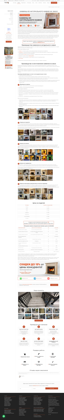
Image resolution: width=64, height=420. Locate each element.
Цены (35, 0)
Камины (11, 13)
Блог (55, 0)
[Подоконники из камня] (28, 316)
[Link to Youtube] (4, 0)
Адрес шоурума (50, 410)
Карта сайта (50, 411)
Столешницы (11, 19)
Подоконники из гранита (8, 399)
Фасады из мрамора (22, 404)
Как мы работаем (42, 0)
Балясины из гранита (7, 404)
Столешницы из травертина (38, 400)
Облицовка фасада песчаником (9, 413)
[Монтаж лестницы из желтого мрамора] (42, 311)
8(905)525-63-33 (16, 0)
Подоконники (11, 18)
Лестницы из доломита (37, 415)
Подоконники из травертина (38, 399)
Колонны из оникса (22, 415)
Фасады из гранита (7, 405)
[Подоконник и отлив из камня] (35, 316)
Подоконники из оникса (22, 411)
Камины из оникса (22, 410)
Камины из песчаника (7, 410)
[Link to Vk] (6, 0)
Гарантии (38, 0)
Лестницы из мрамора (22, 397)
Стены (12, 22)
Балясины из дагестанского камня (39, 409)
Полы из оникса (21, 413)
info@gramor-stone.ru (11, 0)
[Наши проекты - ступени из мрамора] (49, 316)
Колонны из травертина (37, 402)
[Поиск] (59, 3)
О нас (33, 0)
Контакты (58, 0)
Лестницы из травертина (37, 397)
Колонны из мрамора (22, 403)
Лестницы (11, 15)
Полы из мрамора (21, 401)
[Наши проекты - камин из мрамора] (28, 311)
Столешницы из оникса (22, 412)
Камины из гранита (7, 398)
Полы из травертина (37, 401)
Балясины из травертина (37, 403)
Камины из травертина (37, 398)
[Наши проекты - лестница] (39, 300)
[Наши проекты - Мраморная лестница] (56, 316)
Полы (12, 21)
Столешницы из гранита (8, 400)
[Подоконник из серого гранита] (21, 316)
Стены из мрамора (22, 402)
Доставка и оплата (47, 0)
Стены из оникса (21, 414)
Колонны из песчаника (7, 412)
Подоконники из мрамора (23, 399)
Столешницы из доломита (37, 416)
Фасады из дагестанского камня (38, 410)
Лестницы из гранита (7, 397)
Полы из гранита (6, 401)
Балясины (11, 12)
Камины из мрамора (22, 398)
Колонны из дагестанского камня (39, 411)
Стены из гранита (7, 402)
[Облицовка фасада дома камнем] (49, 311)
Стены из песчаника (7, 411)
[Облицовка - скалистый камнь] (42, 316)
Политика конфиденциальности (53, 412)
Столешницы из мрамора (23, 400)
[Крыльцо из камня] (35, 311)
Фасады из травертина (37, 404)
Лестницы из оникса (22, 409)
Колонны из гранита (7, 403)
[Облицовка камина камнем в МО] (56, 311)
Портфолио (52, 0)
